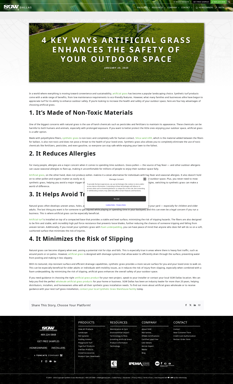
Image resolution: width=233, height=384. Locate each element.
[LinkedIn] (195, 305)
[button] (145, 179)
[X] (190, 305)
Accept (116, 199)
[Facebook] (186, 305)
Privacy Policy (121, 205)
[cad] (114, 361)
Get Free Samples (48, 341)
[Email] (199, 305)
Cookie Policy (110, 205)
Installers (58, 347)
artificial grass (120, 93)
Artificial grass (36, 175)
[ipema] (139, 361)
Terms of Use (148, 378)
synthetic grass (70, 138)
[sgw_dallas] (19, 5)
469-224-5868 (48, 334)
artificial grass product (87, 277)
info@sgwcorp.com (103, 378)
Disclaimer (126, 378)
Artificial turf (36, 219)
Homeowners (38, 347)
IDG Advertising (181, 378)
